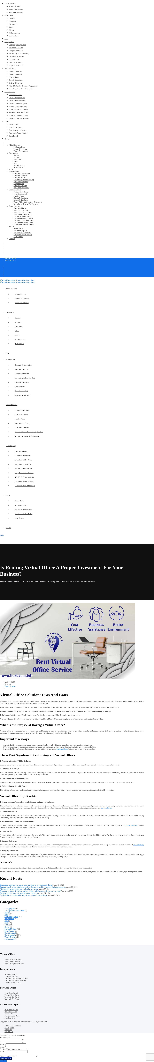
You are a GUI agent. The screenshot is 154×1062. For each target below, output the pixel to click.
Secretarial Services (16, 48)
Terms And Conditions (13, 1026)
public (7, 925)
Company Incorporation (17, 45)
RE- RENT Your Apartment (18, 112)
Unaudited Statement (16, 56)
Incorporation (9, 42)
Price (6, 39)
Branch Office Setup (16, 80)
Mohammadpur (14, 33)
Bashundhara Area (11, 1010)
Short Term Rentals (15, 74)
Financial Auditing (15, 62)
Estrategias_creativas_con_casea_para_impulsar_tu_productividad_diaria (26, 885)
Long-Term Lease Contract (18, 109)
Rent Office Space (15, 127)
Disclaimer (8, 1030)
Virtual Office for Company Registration (23, 86)
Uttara (11, 27)
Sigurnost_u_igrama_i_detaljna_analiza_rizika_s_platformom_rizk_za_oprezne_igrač (30, 891)
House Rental (13, 124)
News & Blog (9, 1032)
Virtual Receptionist (16, 12)
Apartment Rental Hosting (18, 133)
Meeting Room (14, 77)
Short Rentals (13, 136)
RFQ (2, 536)
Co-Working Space (11, 917)
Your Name (5, 1038)
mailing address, (62, 749)
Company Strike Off (16, 51)
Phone (3, 1047)
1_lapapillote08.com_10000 (14, 911)
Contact (7, 139)
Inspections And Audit (12, 982)
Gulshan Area (9, 1014)
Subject (3, 1051)
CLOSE (3, 1061)
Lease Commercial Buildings (19, 118)
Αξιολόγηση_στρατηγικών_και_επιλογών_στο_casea (19, 889)
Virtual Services (10, 3)
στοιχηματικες (10, 939)
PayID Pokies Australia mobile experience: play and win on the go (24, 895)
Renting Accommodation (18, 106)
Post (6, 923)
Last (22, 1042)
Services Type (5, 1049)
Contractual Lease (15, 95)
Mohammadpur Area (12, 1016)
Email (3, 1044)
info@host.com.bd (10, 258)
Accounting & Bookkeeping (19, 53)
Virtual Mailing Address (13, 959)
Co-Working (9, 15)
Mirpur (11, 30)
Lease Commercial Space (18, 104)
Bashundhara (13, 36)
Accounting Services (12, 974)
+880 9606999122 (10, 260)
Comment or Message (8, 1056)
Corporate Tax (14, 59)
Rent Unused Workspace (17, 130)
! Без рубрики (10, 908)
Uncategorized (10, 935)
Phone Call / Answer (16, 9)
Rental (7, 121)
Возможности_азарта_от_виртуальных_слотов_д (19, 893)
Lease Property (10, 92)
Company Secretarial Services (15, 980)
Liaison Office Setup (16, 83)
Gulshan (12, 18)
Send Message (6, 1058)
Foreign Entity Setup (16, 71)
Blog (6, 915)
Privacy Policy (10, 1028)
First (22, 1040)
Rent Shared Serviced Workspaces (21, 89)
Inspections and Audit (16, 65)
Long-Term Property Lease (18, 115)
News (7, 921)
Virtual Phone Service (12, 961)
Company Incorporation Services (16, 978)
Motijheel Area (10, 1018)
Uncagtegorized (10, 933)
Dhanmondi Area (11, 1012)
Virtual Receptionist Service (14, 964)
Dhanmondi (13, 24)
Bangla (7, 913)
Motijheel (12, 21)
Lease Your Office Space (17, 101)
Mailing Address (15, 6)
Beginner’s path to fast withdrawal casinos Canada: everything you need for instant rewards (32, 887)
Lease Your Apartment (17, 98)
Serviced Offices (10, 68)
